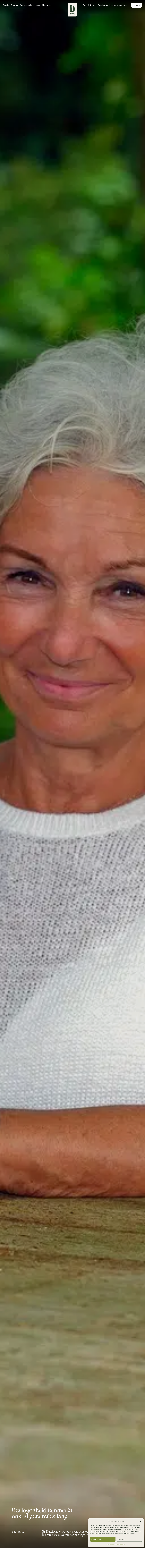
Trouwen (14, 5)
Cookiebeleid (110, 1544)
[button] (141, 1521)
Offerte (137, 5)
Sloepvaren (47, 5)
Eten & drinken (89, 5)
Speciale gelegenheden (30, 5)
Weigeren (121, 1539)
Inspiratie (113, 5)
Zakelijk (6, 5)
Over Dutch (103, 5)
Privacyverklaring (120, 1544)
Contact (123, 5)
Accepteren (96, 1539)
